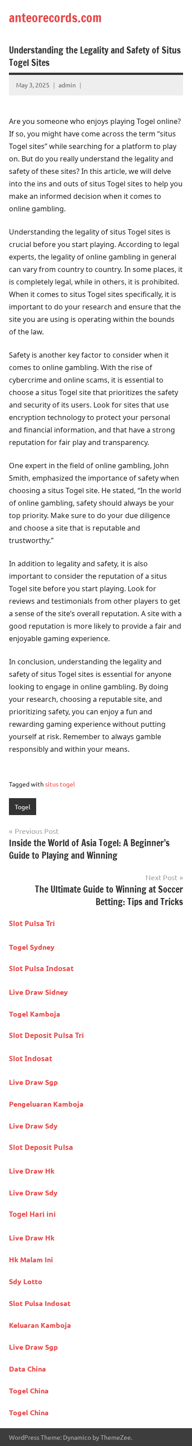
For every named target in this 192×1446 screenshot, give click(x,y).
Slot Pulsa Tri (32, 923)
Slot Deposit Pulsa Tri (46, 1035)
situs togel (60, 784)
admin (67, 85)
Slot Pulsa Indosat (41, 968)
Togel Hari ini (32, 1214)
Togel (22, 807)
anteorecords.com (55, 17)
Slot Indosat (30, 1058)
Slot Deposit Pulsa (41, 1147)
